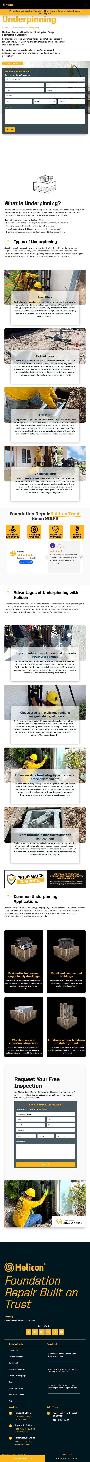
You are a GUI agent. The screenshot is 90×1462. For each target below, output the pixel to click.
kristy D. (60, 544)
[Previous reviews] (47, 557)
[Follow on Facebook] (28, 1332)
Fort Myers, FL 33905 (23, 1444)
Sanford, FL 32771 (21, 1432)
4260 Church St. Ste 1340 (25, 1429)
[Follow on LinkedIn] (35, 1332)
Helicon (20, 552)
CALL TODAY (13, 63)
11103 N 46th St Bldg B (23, 1416)
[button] (85, 4)
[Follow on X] (48, 1332)
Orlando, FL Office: (23, 1425)
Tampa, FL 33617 (21, 1419)
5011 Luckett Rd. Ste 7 (23, 1441)
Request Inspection (22, 1459)
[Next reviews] (81, 557)
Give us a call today (67, 1459)
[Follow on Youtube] (61, 1332)
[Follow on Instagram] (42, 1332)
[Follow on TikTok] (55, 1332)
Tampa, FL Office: (23, 1413)
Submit (10, 129)
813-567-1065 (61, 1419)
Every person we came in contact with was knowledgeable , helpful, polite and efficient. (63, 557)
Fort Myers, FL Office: (25, 1438)
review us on (25, 562)
